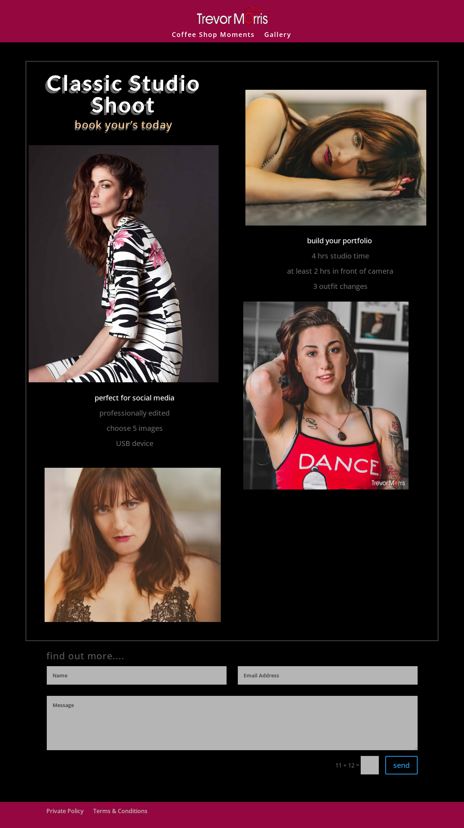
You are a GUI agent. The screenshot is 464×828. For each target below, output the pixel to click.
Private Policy (65, 811)
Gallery (277, 35)
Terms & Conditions (120, 811)
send (401, 765)
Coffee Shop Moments (213, 35)
